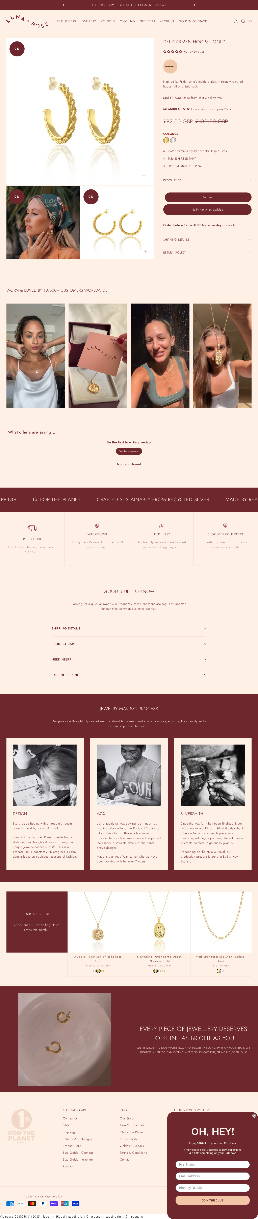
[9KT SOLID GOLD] (102, 971)
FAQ (66, 1125)
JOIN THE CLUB (213, 1200)
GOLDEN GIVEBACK (193, 21)
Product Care (72, 1146)
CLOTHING (127, 21)
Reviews (68, 1166)
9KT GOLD (108, 21)
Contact (125, 1159)
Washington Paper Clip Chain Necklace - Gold (221, 959)
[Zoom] (144, 176)
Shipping (69, 1132)
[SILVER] (173, 140)
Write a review (129, 451)
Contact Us (70, 1118)
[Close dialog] (254, 1116)
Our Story (126, 1118)
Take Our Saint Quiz (134, 1125)
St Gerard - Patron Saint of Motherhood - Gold (98, 959)
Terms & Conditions (133, 1152)
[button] (172, 51)
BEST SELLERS (66, 21)
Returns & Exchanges (77, 1139)
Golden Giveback (132, 1146)
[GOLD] (166, 140)
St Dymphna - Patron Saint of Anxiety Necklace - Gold (159, 959)
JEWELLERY (88, 21)
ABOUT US (167, 21)
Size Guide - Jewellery (78, 1159)
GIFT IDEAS (147, 21)
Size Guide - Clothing (78, 1152)
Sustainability (128, 1139)
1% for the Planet (132, 1132)
